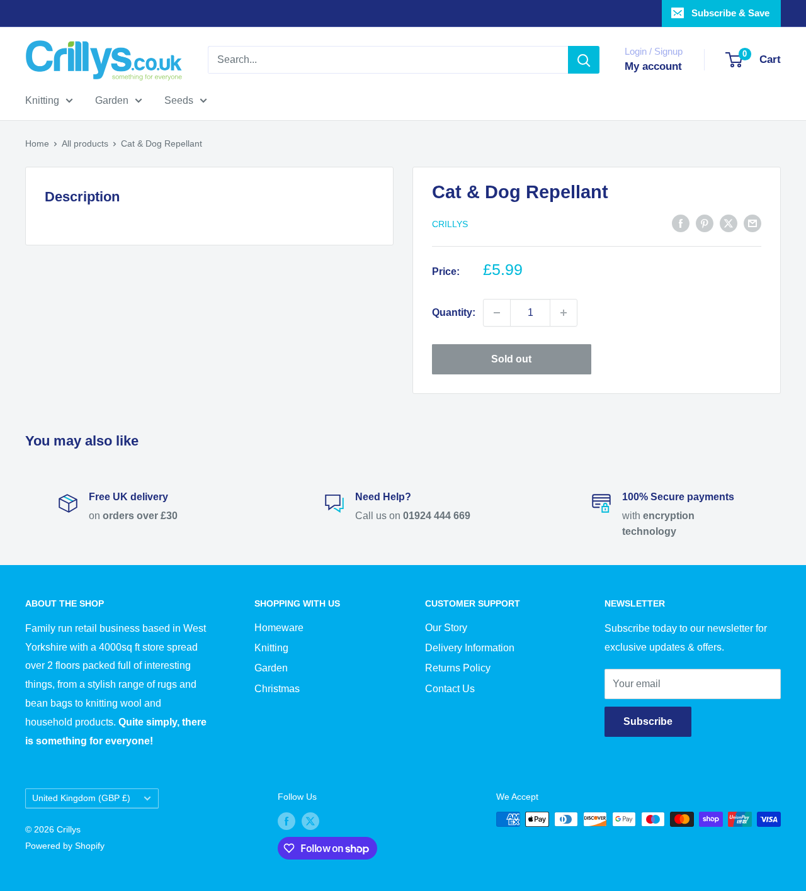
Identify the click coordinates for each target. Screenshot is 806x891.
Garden (111, 100)
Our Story (446, 627)
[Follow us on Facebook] (286, 820)
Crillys (450, 224)
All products (85, 143)
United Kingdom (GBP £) (81, 798)
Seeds (178, 100)
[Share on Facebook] (681, 222)
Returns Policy (458, 668)
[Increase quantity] (563, 313)
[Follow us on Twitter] (310, 820)
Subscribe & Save (730, 13)
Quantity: (453, 312)
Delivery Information (469, 647)
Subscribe (648, 721)
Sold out (511, 359)
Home (37, 143)
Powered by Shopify (65, 846)
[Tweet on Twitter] (728, 222)
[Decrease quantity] (497, 313)
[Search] (583, 60)
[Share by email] (752, 222)
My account (653, 66)
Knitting (42, 100)
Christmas (277, 688)
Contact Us (450, 688)
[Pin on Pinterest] (704, 222)
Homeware (279, 627)
